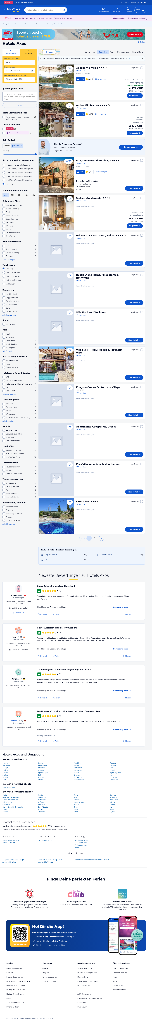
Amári (112, 770)
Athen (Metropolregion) (11, 800)
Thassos (41, 812)
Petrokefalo (78, 777)
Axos (4, 779)
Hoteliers (45, 968)
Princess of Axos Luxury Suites (95, 235)
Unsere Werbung (120, 973)
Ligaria (41, 777)
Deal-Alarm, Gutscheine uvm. (18, 981)
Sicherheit (81, 1003)
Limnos (113, 804)
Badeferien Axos (80, 842)
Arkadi (76, 765)
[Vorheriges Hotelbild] (41, 82)
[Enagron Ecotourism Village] (56, 175)
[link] (103, 10)
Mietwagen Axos (80, 845)
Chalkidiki (6, 804)
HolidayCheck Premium (16, 994)
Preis (112, 52)
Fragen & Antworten (14, 977)
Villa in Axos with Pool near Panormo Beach (91, 859)
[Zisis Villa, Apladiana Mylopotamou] (56, 478)
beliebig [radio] (10, 184)
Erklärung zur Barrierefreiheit (89, 998)
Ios (111, 807)
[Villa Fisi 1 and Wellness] (56, 326)
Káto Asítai (78, 768)
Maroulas (6, 765)
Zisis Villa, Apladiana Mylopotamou (98, 464)
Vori (111, 775)
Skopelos (113, 797)
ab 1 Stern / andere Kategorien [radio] (19, 180)
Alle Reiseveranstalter (15, 1003)
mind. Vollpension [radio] (14, 280)
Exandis (77, 775)
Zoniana (113, 763)
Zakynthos (42, 797)
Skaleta (5, 775)
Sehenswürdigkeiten (10, 840)
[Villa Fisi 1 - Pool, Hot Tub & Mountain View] (56, 364)
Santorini (41, 795)
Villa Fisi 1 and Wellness (91, 312)
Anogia (5, 768)
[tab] (11, 52)
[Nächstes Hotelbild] (71, 82)
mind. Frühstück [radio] (13, 272)
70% (12, 195)
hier (129, 58)
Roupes (5, 772)
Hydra (112, 812)
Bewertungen (123, 52)
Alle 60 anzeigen (9, 524)
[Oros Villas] (56, 516)
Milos (76, 809)
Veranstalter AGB (84, 968)
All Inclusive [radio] (11, 284)
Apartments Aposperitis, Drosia (96, 426)
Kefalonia (42, 800)
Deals (7, 2)
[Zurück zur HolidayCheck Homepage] (12, 10)
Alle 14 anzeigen (9, 315)
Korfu (4, 809)
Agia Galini (42, 765)
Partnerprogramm (49, 977)
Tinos (76, 807)
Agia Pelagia (43, 772)
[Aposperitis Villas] (56, 82)
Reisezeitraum (10, 67)
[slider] (36, 154)
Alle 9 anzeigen (8, 351)
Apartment (20, 613)
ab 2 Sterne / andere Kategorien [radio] (20, 176)
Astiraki (41, 770)
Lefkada (41, 802)
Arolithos (77, 763)
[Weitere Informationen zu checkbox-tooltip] (34, 117)
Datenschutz (82, 977)
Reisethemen (118, 985)
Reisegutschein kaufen (15, 990)
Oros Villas (82, 501)
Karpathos (114, 800)
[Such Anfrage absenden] (64, 10)
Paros (76, 795)
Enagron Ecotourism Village (93, 160)
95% (33, 195)
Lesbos (77, 800)
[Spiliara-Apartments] (56, 212)
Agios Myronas (115, 772)
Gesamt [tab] (7, 146)
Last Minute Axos (81, 840)
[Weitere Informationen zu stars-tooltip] (34, 160)
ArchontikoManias (87, 105)
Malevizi (5, 777)
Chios (76, 812)
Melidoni (41, 768)
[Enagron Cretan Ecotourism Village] (56, 401)
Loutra (40, 763)
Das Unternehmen (120, 968)
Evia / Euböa (43, 807)
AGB (79, 990)
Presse (115, 977)
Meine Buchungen (14, 968)
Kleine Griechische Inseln (12, 807)
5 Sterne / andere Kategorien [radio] (18, 165)
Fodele (76, 772)
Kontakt (124, 2)
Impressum (82, 1007)
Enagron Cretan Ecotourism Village (98, 387)
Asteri (40, 779)
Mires (112, 768)
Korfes (5, 770)
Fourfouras (114, 779)
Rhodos (5, 812)
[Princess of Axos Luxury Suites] (56, 250)
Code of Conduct (49, 981)
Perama (5, 763)
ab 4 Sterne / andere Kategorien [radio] (20, 169)
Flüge (76, 847)
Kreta (4, 795)
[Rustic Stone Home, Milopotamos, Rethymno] (56, 289)
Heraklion (113, 777)
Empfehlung (137, 52)
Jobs (115, 981)
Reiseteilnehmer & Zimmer (15, 75)
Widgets (45, 973)
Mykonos (41, 804)
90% (26, 195)
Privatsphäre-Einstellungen (88, 981)
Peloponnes (7, 802)
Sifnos (112, 802)
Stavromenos (79, 779)
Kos (75, 797)
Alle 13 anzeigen (9, 394)
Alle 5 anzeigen (8, 260)
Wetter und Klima (45, 840)
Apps (8, 998)
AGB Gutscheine (84, 994)
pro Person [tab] (17, 146)
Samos (76, 804)
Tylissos (113, 765)
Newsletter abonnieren (15, 985)
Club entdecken (119, 18)
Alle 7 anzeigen (8, 421)
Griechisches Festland (11, 797)
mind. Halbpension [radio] (14, 276)
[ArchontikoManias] (56, 119)
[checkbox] (19, 118)
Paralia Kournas (8, 787)
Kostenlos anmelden (137, 18)
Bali (39, 775)
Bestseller (103, 52)
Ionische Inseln (80, 802)
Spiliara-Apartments (88, 198)
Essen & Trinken (8, 842)
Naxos (40, 809)
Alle (5, 195)
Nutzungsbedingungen (87, 973)
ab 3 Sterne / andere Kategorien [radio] (20, 172)
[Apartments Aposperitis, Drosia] (56, 441)
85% (19, 195)
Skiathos (113, 795)
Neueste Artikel (119, 990)
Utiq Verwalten (83, 985)
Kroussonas (78, 770)
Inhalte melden (12, 1007)
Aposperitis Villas (87, 67)
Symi (112, 809)
